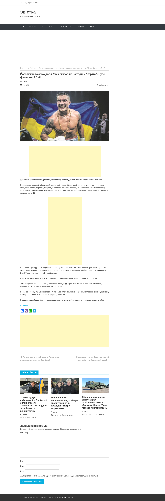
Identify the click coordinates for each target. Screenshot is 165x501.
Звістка (28, 12)
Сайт (22, 471)
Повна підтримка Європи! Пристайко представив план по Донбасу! (39, 358)
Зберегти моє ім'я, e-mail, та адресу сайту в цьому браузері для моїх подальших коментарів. (60, 475)
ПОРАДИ (81, 26)
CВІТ (43, 26)
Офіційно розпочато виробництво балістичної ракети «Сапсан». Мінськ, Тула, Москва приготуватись (94, 402)
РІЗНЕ (91, 26)
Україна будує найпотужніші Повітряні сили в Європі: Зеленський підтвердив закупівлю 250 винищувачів (33, 404)
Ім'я (22, 461)
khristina (25, 415)
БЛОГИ (52, 26)
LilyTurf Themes (67, 497)
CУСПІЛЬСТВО (66, 26)
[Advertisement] (82, 50)
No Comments (103, 85)
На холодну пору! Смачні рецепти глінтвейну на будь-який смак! (92, 358)
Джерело (24, 305)
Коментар (25, 432)
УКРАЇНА (32, 26)
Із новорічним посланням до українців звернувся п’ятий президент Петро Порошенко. (64, 403)
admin (25, 81)
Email (22, 466)
